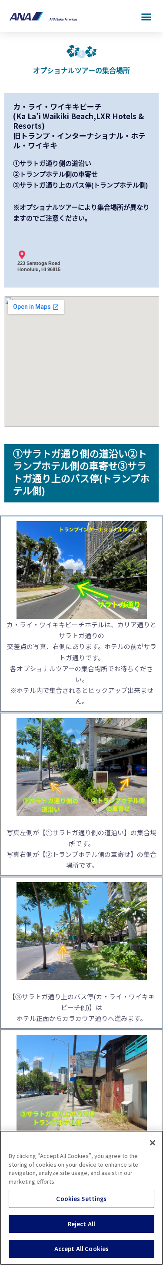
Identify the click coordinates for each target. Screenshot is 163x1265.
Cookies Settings (81, 1199)
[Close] (152, 1142)
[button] (146, 17)
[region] (81, 1198)
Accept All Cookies (81, 1249)
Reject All (81, 1224)
